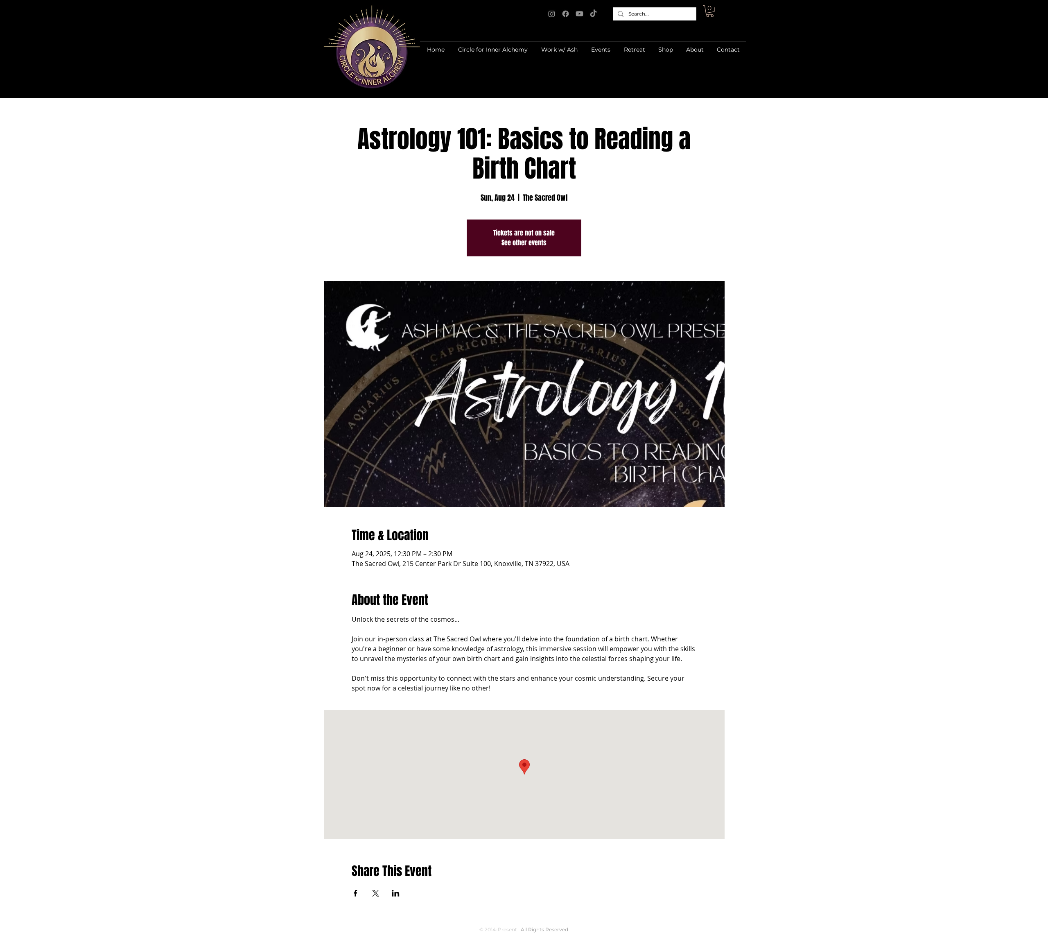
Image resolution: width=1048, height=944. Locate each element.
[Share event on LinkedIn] (396, 893)
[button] (710, 11)
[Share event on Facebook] (355, 893)
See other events (524, 242)
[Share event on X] (375, 893)
